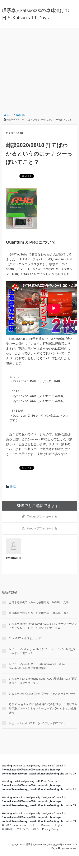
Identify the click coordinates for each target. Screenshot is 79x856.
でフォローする (42, 516)
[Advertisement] (39, 69)
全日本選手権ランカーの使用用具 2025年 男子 (39, 612)
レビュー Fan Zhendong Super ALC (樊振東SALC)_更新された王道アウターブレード (43, 680)
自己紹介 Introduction (14, 825)
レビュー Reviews (40, 825)
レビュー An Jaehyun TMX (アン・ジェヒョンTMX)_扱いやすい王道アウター (42, 651)
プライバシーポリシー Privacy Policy (37, 829)
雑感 (13, 486)
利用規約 (7, 829)
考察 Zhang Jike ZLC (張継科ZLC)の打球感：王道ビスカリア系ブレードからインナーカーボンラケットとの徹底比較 (43, 708)
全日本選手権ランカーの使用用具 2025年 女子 (39, 602)
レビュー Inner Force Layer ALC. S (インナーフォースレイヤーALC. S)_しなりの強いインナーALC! (43, 625)
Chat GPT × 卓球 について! (25, 638)
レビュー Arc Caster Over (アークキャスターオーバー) (42, 693)
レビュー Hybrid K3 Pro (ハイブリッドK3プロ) (37, 723)
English (59, 825)
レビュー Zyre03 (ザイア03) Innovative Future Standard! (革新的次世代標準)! (37, 666)
